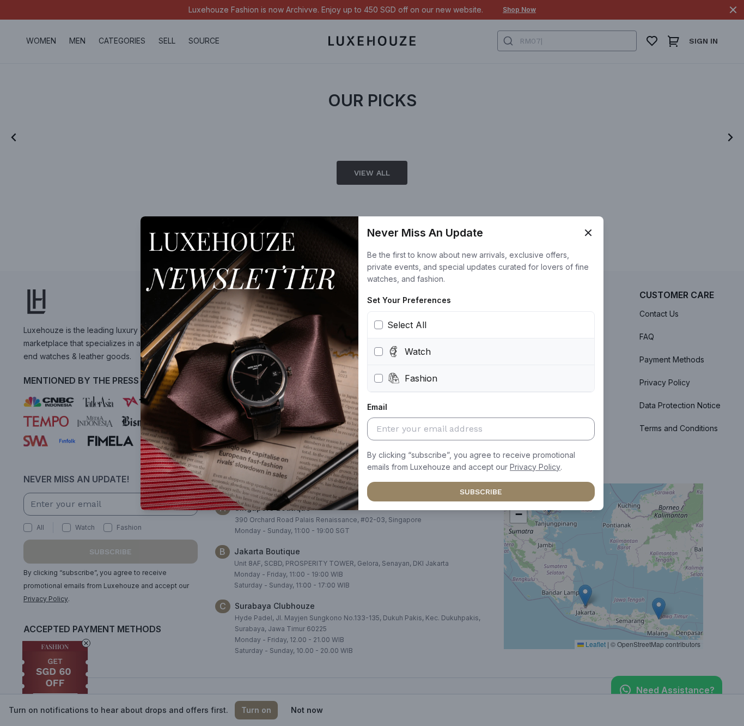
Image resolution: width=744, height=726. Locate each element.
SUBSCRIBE (481, 491)
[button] (535, 467)
